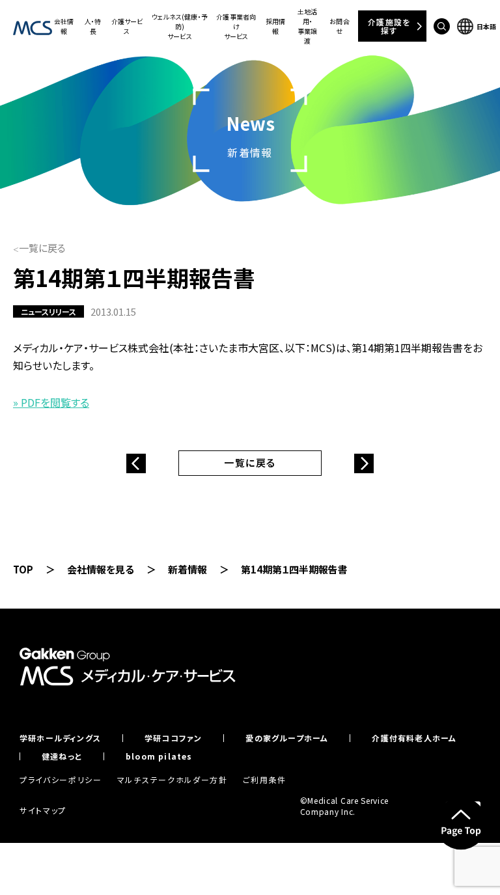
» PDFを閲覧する (51, 402)
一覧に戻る (42, 248)
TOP (23, 569)
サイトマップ (43, 810)
